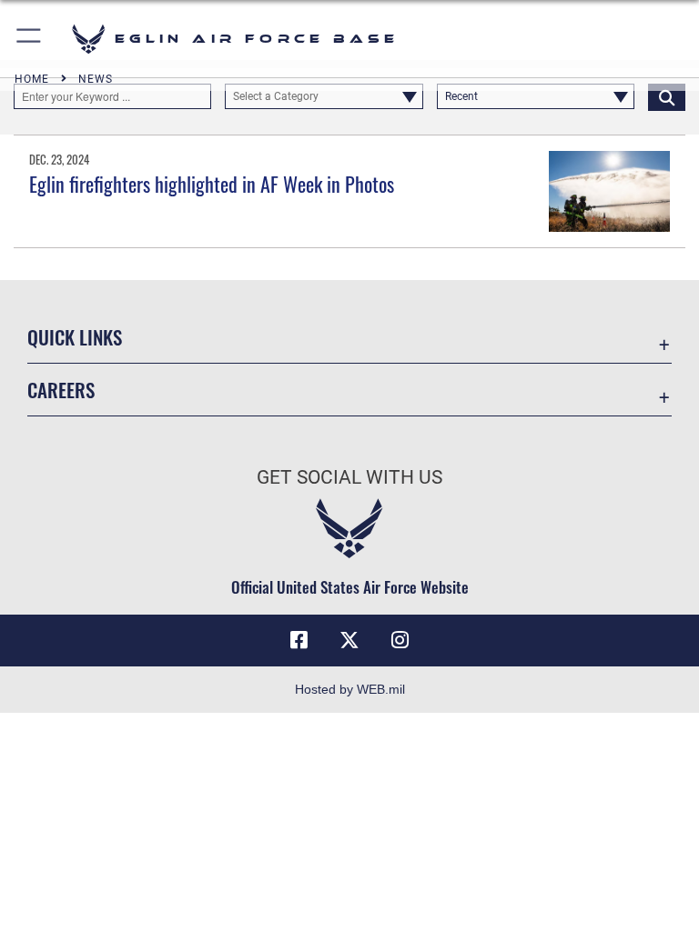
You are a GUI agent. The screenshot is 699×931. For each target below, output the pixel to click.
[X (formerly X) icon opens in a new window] (349, 640)
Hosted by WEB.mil (350, 689)
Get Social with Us (349, 477)
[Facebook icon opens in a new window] (298, 640)
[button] (29, 38)
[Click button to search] (666, 96)
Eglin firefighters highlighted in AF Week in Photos (211, 183)
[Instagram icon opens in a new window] (400, 640)
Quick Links (74, 337)
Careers (61, 389)
